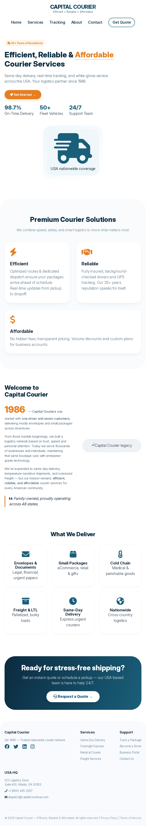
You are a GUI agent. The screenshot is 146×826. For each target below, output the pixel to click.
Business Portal (129, 752)
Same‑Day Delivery (92, 740)
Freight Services (90, 759)
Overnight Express (92, 746)
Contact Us (127, 759)
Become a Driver (130, 746)
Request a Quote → (75, 696)
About (76, 22)
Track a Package (130, 740)
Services (35, 22)
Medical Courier (90, 752)
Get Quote (122, 22)
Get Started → (24, 95)
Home (16, 22)
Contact (95, 22)
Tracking (57, 22)
